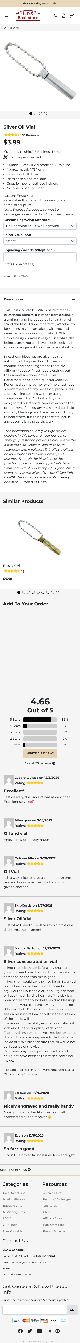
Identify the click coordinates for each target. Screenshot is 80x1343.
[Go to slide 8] (52, 592)
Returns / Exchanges (57, 1199)
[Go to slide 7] (47, 592)
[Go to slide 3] (40, 113)
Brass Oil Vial (12, 566)
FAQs (46, 1212)
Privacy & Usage (54, 1231)
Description (13, 299)
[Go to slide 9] (57, 592)
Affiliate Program (55, 1218)
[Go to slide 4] (45, 113)
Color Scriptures (14, 1193)
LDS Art (8, 1218)
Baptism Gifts (12, 1205)
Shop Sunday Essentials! (39, 3)
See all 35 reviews (38, 763)
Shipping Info (52, 1193)
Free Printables (13, 1231)
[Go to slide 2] (35, 113)
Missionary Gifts (14, 1212)
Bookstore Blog (54, 1225)
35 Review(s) (31, 135)
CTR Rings (10, 1225)
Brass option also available (27, 179)
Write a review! (40, 753)
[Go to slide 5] (38, 592)
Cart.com (52, 1341)
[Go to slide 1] (30, 113)
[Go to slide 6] (42, 592)
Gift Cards (50, 1205)
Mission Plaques (14, 1199)
